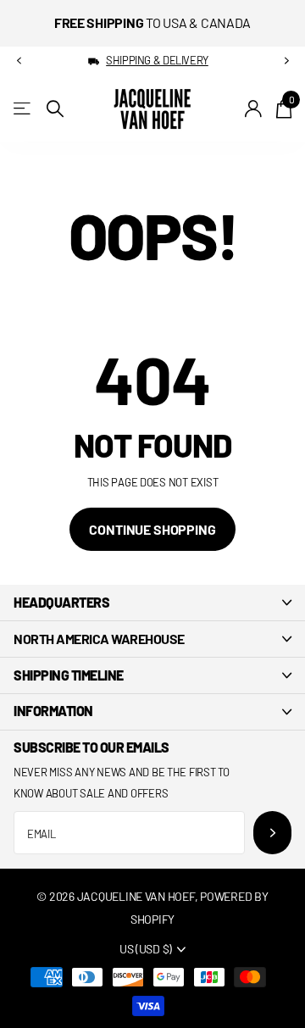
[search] (55, 109)
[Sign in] (254, 108)
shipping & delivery (157, 60)
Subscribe (272, 832)
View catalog (23, 109)
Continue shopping (152, 529)
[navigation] (18, 61)
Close (152, 602)
